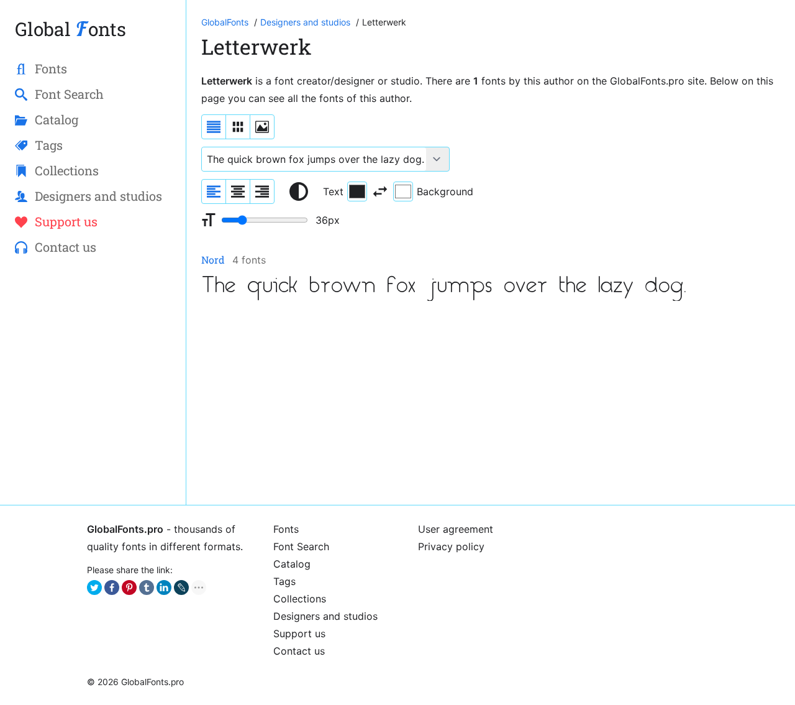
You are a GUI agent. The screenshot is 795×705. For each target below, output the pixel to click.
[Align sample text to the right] (262, 191)
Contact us (299, 651)
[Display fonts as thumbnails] (262, 126)
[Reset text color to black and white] (298, 191)
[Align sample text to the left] (213, 191)
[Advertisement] (490, 403)
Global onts (70, 29)
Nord (213, 259)
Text (333, 191)
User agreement (455, 529)
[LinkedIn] (164, 587)
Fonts (286, 529)
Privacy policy (451, 546)
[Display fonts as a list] (213, 126)
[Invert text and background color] (380, 191)
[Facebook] (111, 587)
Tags (284, 581)
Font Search (301, 546)
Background (445, 191)
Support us (299, 633)
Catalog (292, 564)
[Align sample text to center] (237, 191)
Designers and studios (325, 616)
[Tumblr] (146, 587)
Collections (299, 598)
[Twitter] (94, 587)
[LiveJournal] (181, 587)
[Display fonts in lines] (237, 126)
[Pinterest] (129, 587)
